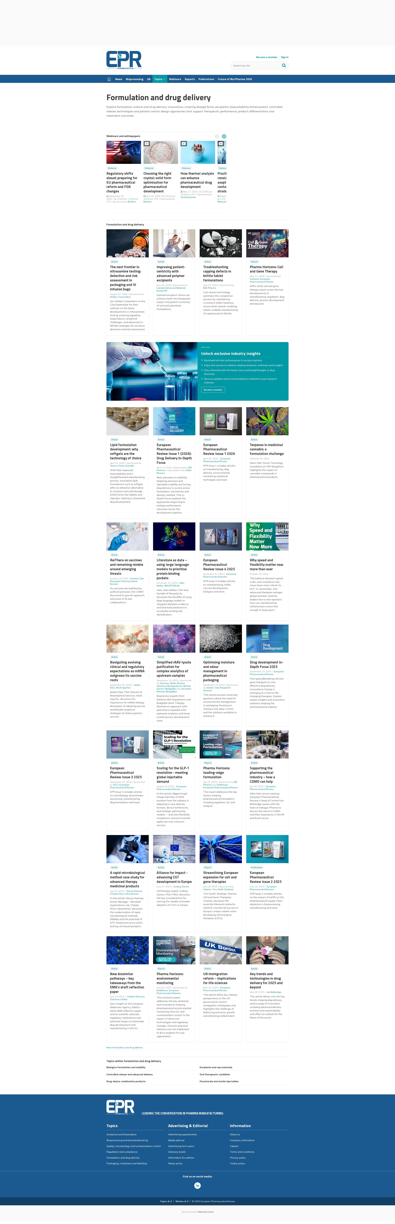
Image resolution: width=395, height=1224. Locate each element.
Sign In (285, 57)
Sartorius (254, 279)
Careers (234, 1146)
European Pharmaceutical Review (262, 280)
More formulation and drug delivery (124, 1047)
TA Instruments (188, 197)
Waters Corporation (120, 296)
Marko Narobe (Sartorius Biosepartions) (171, 684)
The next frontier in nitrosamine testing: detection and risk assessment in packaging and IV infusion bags (125, 278)
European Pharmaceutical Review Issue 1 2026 (219, 449)
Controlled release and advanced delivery (129, 1074)
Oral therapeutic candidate (215, 1074)
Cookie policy (237, 1163)
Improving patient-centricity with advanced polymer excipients (171, 273)
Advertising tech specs (181, 1146)
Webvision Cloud (205, 1212)
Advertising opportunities (182, 1134)
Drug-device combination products (126, 1081)
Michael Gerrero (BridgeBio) (174, 687)
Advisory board (176, 1151)
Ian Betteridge (274, 992)
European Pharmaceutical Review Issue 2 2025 (266, 877)
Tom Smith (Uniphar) (222, 889)
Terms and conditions (242, 1151)
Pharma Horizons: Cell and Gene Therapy (266, 269)
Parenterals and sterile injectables (219, 1081)
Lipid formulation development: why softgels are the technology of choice (125, 451)
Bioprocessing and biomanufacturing (127, 1140)
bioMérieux (162, 990)
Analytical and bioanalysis (121, 1134)
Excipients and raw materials (216, 1067)
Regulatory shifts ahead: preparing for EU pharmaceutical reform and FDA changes (121, 182)
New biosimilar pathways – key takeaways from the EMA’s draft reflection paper (127, 982)
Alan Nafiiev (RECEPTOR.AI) (170, 584)
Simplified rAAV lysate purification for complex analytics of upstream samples (174, 668)
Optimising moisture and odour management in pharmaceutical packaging (219, 671)
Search (284, 64)
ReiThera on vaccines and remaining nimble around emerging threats (126, 566)
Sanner (210, 687)
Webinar (112, 168)
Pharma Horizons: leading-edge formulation (216, 772)
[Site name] (124, 68)
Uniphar (207, 889)
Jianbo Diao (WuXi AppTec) (125, 686)
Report (254, 261)
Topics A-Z (166, 1201)
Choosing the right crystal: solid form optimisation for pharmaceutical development (157, 182)
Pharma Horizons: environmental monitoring (170, 978)
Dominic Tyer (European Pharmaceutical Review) (127, 581)
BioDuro (132, 201)
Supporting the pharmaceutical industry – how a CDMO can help (262, 774)
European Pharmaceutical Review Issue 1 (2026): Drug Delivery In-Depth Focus (174, 453)
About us (235, 1134)
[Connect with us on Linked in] (197, 1185)
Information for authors (181, 1157)
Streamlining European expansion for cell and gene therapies (220, 877)
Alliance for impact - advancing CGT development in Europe (174, 877)
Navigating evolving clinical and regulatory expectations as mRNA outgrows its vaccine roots (127, 671)
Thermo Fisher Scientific (122, 465)
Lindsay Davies (181, 886)
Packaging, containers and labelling (126, 1163)
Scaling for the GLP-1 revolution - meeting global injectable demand (173, 774)
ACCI (115, 784)
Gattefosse (222, 784)
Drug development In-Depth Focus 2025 (266, 664)
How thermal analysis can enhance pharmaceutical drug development (197, 180)
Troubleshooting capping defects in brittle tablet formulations (217, 273)
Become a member (266, 57)
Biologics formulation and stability (125, 1067)
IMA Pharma (209, 288)
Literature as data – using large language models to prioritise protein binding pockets (173, 568)
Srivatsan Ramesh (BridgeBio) (174, 690)
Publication (256, 867)
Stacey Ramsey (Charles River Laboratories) (126, 892)
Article (114, 261)
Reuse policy (175, 1163)
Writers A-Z (181, 1201)
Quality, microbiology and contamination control (133, 1146)
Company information (242, 1140)
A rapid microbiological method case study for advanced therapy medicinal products (127, 879)
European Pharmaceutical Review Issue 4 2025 (219, 564)
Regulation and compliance (121, 1151)
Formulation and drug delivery (123, 1157)
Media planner (176, 1140)
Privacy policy (238, 1157)
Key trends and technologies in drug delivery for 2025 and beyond (266, 980)
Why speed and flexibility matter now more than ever (266, 564)
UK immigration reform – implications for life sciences (219, 978)
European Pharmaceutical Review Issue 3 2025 (126, 772)
